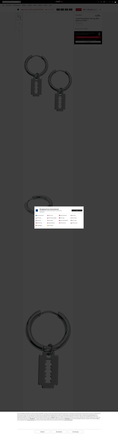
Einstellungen (75, 431)
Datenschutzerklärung (68, 419)
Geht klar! (42, 431)
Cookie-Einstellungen (31, 419)
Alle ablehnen (59, 431)
